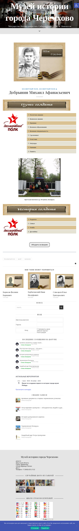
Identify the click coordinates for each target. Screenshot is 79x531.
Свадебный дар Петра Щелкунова (29, 366)
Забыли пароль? (42, 331)
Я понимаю (35, 528)
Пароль (18, 325)
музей (19, 259)
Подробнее (45, 528)
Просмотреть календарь (23, 389)
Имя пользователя (22, 320)
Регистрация (41, 332)
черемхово (27, 259)
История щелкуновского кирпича (29, 354)
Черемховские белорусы (27, 360)
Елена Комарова (26, 345)
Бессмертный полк (30, 89)
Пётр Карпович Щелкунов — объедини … (31, 348)
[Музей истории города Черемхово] (39, 14)
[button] (76, 5)
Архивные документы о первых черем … (31, 343)
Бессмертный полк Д (48, 89)
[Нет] (77, 526)
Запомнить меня (44, 329)
